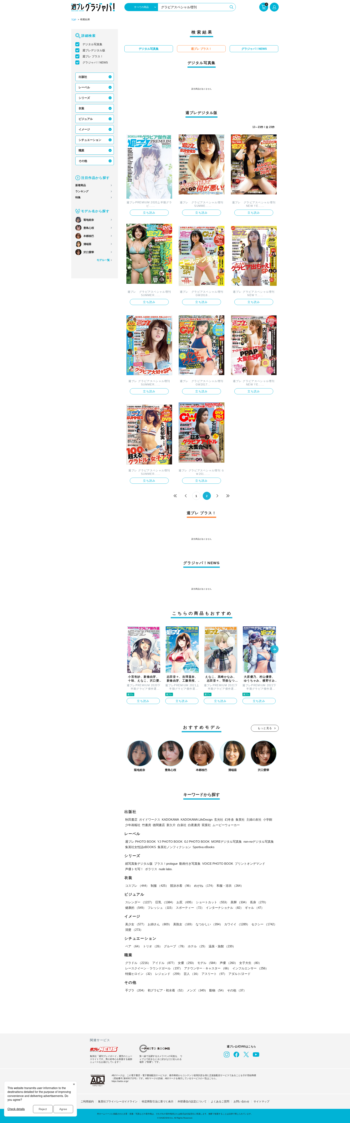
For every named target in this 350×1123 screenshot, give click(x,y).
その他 (83, 161)
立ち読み (149, 212)
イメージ (84, 129)
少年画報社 (132, 825)
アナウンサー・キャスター (207, 968)
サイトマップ (261, 1101)
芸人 (192, 973)
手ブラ (135, 990)
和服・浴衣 (230, 885)
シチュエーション (90, 139)
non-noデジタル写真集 (258, 841)
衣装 (81, 108)
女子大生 (250, 963)
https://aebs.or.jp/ (120, 1081)
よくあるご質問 (220, 1101)
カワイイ (237, 924)
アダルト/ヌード (239, 973)
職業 (81, 150)
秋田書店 (131, 819)
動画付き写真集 (190, 863)
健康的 (135, 907)
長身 (259, 902)
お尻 (185, 902)
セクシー (264, 924)
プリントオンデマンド (250, 863)
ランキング (82, 191)
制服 (160, 885)
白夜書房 (194, 825)
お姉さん (160, 924)
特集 (78, 197)
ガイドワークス (149, 819)
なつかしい (209, 924)
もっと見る (265, 728)
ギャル (254, 907)
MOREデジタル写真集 (226, 841)
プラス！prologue (166, 863)
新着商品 (80, 185)
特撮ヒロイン (139, 973)
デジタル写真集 (92, 44)
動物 (217, 990)
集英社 (240, 819)
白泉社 (181, 825)
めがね (204, 885)
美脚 (239, 902)
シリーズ (84, 97)
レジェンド (168, 973)
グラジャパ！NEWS (95, 62)
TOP (73, 20)
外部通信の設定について (192, 1101)
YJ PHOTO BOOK (169, 841)
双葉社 (206, 825)
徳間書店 (159, 825)
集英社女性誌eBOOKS (140, 847)
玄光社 (218, 819)
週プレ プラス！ (92, 56)
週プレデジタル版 (93, 50)
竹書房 (146, 825)
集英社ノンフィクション (174, 847)
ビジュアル (86, 118)
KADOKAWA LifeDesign (196, 819)
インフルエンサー (250, 968)
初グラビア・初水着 (166, 990)
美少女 (135, 924)
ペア (133, 946)
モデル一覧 (103, 260)
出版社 (83, 76)
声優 (229, 963)
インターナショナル (224, 907)
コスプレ (137, 885)
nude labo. (165, 869)
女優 (187, 963)
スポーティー (190, 907)
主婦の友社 (253, 819)
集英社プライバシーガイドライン (118, 1101)
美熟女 (183, 924)
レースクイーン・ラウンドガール (153, 968)
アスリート (214, 973)
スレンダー (139, 902)
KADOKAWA (170, 819)
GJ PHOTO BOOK (197, 841)
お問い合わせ (241, 1101)
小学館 (267, 819)
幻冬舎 (229, 819)
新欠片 (171, 825)
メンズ (197, 990)
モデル (207, 963)
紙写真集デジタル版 (139, 863)
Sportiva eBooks (203, 847)
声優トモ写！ (134, 869)
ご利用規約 (87, 1101)
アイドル (164, 963)
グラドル (138, 963)
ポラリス (151, 869)
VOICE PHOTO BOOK (217, 863)
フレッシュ (161, 907)
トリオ (152, 946)
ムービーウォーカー (226, 825)
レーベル (84, 87)
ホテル (197, 946)
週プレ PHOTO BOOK (140, 841)
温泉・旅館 (222, 946)
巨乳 (165, 902)
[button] (274, 649)
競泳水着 (181, 885)
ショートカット (212, 902)
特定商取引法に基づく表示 (157, 1101)
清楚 (134, 929)
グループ (175, 946)
